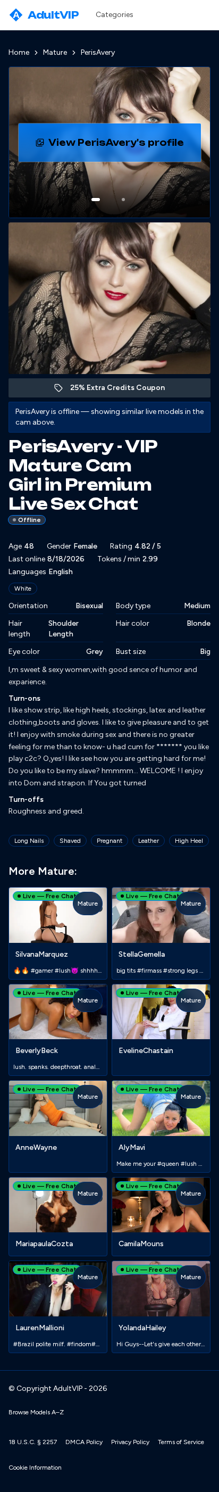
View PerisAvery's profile (124, 145)
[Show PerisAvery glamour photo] (123, 199)
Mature (55, 52)
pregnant (109, 840)
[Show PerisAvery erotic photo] (95, 199)
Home (19, 52)
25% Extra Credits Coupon (123, 390)
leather (148, 840)
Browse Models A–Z (36, 1412)
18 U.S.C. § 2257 (33, 1442)
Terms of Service (181, 1442)
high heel (189, 840)
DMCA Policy (84, 1442)
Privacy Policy (130, 1442)
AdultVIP (46, 15)
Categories (114, 14)
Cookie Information (35, 1467)
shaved (70, 840)
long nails (29, 840)
